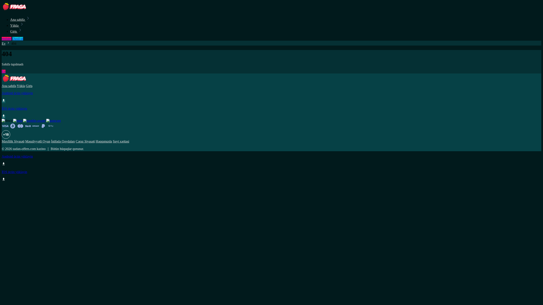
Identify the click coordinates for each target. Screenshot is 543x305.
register (6, 38)
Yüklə (14, 25)
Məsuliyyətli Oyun (37, 141)
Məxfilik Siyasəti (13, 141)
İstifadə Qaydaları (63, 141)
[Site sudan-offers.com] (16, 10)
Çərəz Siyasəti (85, 141)
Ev (4, 43)
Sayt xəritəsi (121, 141)
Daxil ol (17, 38)
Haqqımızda (104, 141)
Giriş (14, 31)
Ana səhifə (17, 19)
